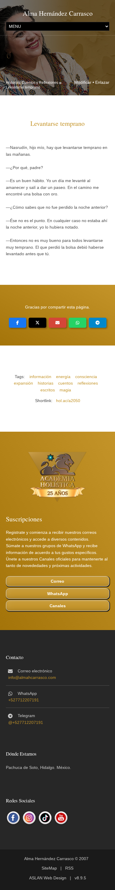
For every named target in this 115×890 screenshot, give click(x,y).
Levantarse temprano (23, 87)
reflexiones (88, 383)
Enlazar (102, 82)
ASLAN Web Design (47, 877)
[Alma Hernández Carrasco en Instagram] (29, 817)
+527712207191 (23, 700)
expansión (23, 383)
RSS (69, 868)
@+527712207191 (25, 722)
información (40, 376)
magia (65, 390)
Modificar (82, 82)
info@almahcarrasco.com (32, 677)
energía (63, 376)
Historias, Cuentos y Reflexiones (32, 83)
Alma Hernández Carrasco (58, 13)
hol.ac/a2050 (68, 400)
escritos (47, 390)
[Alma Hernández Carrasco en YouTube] (61, 817)
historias (45, 383)
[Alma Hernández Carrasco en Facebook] (13, 817)
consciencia (86, 376)
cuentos (65, 383)
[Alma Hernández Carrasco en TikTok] (45, 817)
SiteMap (49, 868)
